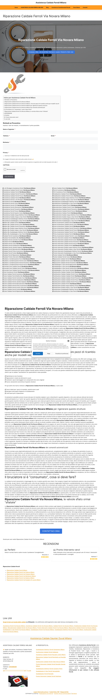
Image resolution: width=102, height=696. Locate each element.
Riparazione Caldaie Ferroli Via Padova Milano (20, 572)
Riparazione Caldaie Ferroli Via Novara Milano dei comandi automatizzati (25, 107)
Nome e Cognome (9, 129)
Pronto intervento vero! (12, 117)
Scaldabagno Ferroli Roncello (44, 674)
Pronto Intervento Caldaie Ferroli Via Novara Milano (52, 628)
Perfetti (7, 115)
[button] (68, 341)
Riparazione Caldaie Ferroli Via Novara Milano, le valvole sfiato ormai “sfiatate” (26, 111)
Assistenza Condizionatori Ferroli (61, 7)
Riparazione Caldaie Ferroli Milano (17, 570)
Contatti (85, 7)
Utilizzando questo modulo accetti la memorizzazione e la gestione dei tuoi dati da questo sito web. (31, 162)
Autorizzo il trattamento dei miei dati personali (17, 155)
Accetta (38, 353)
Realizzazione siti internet (46, 693)
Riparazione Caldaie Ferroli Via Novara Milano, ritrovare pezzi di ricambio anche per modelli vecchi (32, 103)
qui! (33, 159)
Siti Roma (74, 693)
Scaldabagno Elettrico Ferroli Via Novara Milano (69, 629)
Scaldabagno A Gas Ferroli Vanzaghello (48, 671)
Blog (47, 7)
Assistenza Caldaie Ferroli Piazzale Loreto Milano (50, 654)
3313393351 (13, 667)
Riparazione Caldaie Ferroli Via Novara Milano (17, 101)
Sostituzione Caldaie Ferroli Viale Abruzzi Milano (50, 661)
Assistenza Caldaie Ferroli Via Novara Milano (39, 626)
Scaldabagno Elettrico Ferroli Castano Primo (49, 668)
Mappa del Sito (64, 692)
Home (16, 7)
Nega (48, 353)
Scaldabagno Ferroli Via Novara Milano (42, 629)
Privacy (6, 152)
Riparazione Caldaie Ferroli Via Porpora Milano (20, 574)
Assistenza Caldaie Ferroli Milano (51, 2)
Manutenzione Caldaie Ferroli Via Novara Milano (22, 628)
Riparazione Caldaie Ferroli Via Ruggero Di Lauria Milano (23, 580)
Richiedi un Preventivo (11, 99)
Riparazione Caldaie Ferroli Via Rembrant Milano (21, 576)
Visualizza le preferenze (61, 353)
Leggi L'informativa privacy (41, 692)
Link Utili (7, 119)
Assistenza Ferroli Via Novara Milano (14, 626)
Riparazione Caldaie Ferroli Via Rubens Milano (20, 578)
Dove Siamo (76, 7)
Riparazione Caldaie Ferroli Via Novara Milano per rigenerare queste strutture (26, 105)
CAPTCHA (6, 165)
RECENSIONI (8, 113)
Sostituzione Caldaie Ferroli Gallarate (47, 652)
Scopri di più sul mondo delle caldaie (14, 622)
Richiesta (6, 142)
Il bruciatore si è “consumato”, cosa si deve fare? (18, 109)
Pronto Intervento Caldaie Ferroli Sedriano (48, 676)
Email (53, 136)
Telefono (6, 136)
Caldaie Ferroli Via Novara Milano (63, 626)
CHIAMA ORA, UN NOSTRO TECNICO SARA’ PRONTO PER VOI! (51, 52)
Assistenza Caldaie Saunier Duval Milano (51, 638)
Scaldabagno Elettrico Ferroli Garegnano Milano (50, 649)
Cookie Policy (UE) (54, 692)
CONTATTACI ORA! (51, 531)
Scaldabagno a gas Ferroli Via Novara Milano (16, 629)
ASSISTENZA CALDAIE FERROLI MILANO (32, 7)
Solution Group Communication (62, 693)
